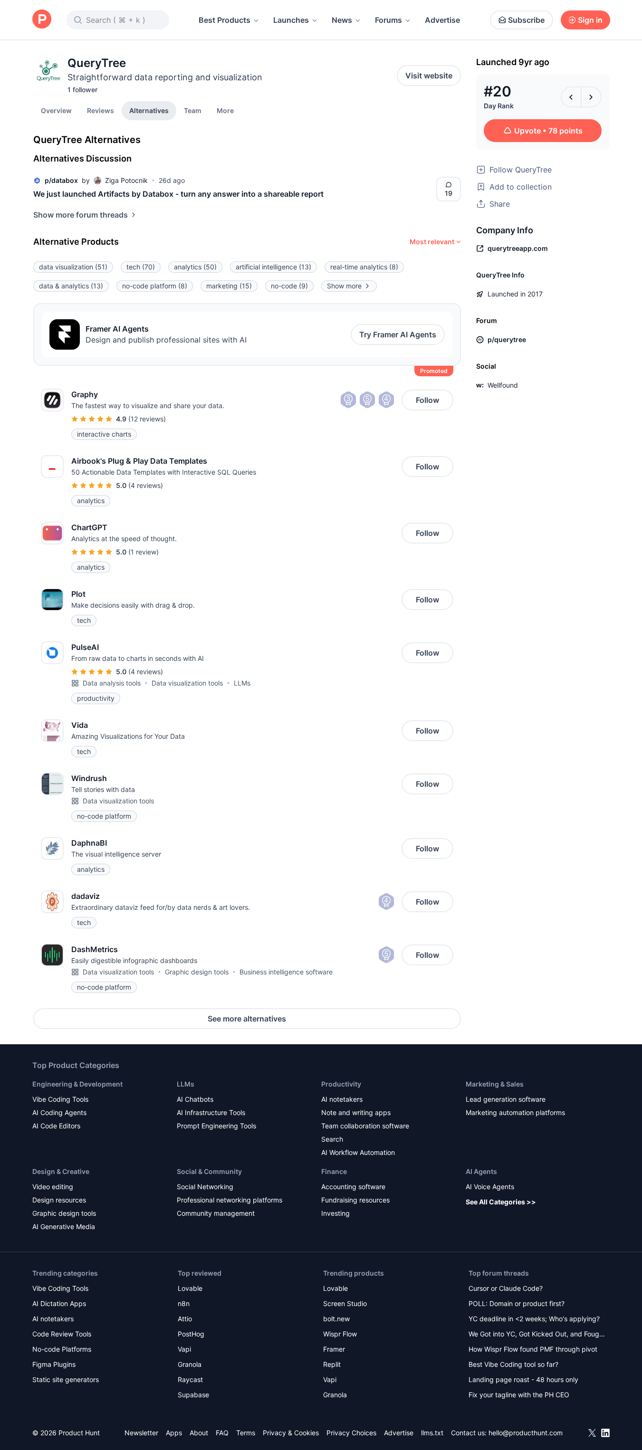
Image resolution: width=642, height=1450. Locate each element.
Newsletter (141, 1433)
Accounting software (353, 1187)
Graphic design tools (197, 972)
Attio (185, 1319)
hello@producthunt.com (526, 1433)
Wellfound (503, 385)
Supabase (193, 1395)
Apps (174, 1433)
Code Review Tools (61, 1334)
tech (140, 267)
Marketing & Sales (495, 1084)
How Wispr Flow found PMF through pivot (533, 1349)
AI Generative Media (63, 1226)
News (342, 20)
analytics (195, 267)
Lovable (190, 1288)
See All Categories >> (501, 1202)
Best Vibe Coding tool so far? (513, 1364)
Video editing (52, 1187)
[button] (225, 110)
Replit (332, 1364)
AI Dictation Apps (59, 1303)
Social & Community (209, 1171)
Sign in (590, 20)
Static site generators (65, 1379)
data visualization (73, 267)
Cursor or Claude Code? (506, 1288)
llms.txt (432, 1433)
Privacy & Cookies (291, 1433)
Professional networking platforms (229, 1200)
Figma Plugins (54, 1364)
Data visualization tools (187, 683)
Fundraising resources (355, 1200)
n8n (184, 1303)
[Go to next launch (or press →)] (591, 96)
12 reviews (147, 419)
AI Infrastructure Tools (211, 1112)
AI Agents (481, 1171)
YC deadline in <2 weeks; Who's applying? (534, 1319)
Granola (189, 1364)
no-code (289, 286)
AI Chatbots (195, 1099)
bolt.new (336, 1319)
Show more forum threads (80, 214)
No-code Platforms (61, 1349)
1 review (143, 552)
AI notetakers (342, 1099)
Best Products (224, 20)
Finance (334, 1171)
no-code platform (154, 286)
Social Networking (205, 1187)
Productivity (341, 1084)
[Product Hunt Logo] (41, 20)
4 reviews (146, 485)
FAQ (222, 1433)
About (199, 1433)
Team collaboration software (365, 1126)
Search (332, 1139)
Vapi (184, 1349)
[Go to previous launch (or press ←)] (571, 96)
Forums (388, 20)
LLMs (242, 683)
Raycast (190, 1379)
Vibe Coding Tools (60, 1099)
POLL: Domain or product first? (517, 1303)
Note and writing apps (356, 1112)
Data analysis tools (112, 683)
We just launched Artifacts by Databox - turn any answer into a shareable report (178, 194)
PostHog (191, 1334)
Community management (216, 1213)
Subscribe (526, 20)
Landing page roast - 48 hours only (523, 1379)
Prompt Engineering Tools (216, 1126)
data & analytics (71, 286)
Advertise (442, 20)
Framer (334, 1349)
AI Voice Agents (490, 1187)
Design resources (59, 1200)
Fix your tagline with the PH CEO (519, 1395)
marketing (229, 286)
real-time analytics (364, 267)
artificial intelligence (273, 267)
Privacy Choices (351, 1433)
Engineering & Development (77, 1084)
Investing (335, 1213)
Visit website (428, 75)
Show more (344, 286)
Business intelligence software (286, 972)
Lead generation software (506, 1099)
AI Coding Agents (59, 1112)
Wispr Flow (340, 1334)
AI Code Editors (56, 1126)
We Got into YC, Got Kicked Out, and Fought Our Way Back (537, 1335)
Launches (291, 20)
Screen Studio (345, 1303)
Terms (245, 1433)
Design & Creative (60, 1171)
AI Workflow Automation (358, 1152)
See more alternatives (247, 1018)
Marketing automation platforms (515, 1112)
